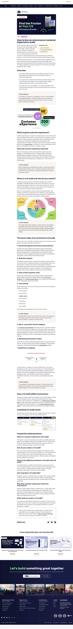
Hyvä (35, 5)
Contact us (62, 607)
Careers (54, 606)
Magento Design (22, 604)
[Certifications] (63, 616)
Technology (40, 5)
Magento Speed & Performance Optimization (27, 608)
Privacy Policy (55, 622)
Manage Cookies (64, 622)
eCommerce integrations (6, 604)
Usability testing (23, 296)
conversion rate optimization (26, 327)
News (61, 5)
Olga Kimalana (24, 11)
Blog (54, 604)
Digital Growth (49, 5)
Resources (19, 5)
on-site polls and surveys (31, 279)
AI (44, 5)
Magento (31, 5)
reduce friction (28, 144)
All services (45, 576)
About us (55, 601)
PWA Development (5, 606)
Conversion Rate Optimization (46, 49)
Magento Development (23, 601)
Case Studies (25, 5)
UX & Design (55, 5)
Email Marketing (42, 606)
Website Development (6, 601)
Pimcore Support (5, 608)
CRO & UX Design (43, 51)
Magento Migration (22, 606)
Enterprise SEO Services (43, 601)
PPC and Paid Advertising (43, 604)
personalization (43, 345)
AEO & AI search (42, 608)
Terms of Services (48, 622)
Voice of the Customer (44, 47)
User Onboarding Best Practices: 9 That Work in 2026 (36, 550)
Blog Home (13, 5)
